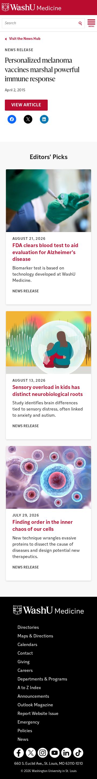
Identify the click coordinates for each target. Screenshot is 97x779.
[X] (31, 753)
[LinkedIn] (66, 753)
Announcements (33, 696)
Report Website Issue (38, 714)
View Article (26, 105)
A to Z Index (29, 688)
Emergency (28, 722)
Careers (25, 671)
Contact (25, 653)
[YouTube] (54, 753)
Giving (24, 662)
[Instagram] (42, 753)
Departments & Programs (42, 679)
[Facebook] (19, 753)
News (23, 740)
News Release (19, 50)
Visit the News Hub (24, 39)
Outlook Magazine (35, 705)
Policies (25, 731)
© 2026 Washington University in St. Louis (49, 771)
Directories (28, 628)
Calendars (27, 645)
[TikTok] (78, 753)
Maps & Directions (35, 636)
